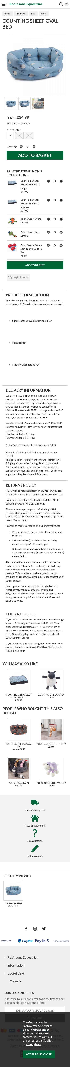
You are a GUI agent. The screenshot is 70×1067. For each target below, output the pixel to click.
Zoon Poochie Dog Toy (51, 694)
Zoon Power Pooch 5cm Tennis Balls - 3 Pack (31, 249)
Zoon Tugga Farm (19, 783)
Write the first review (18, 123)
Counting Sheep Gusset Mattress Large (30, 184)
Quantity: (12, 146)
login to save (20, 277)
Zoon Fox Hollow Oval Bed (19, 745)
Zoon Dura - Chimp (31, 218)
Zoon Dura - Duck (30, 231)
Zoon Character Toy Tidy (51, 744)
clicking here (33, 1044)
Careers (15, 981)
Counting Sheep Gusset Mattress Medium (30, 203)
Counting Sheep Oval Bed (13, 904)
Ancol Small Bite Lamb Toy (51, 783)
